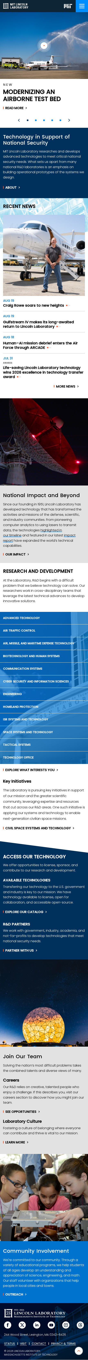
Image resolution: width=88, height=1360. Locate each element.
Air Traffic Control (19, 630)
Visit (23, 1343)
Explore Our (24, 912)
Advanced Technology (21, 618)
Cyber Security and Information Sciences (36, 681)
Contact (39, 1343)
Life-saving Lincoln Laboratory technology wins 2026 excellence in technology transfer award (43, 372)
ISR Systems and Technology (25, 719)
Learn (15, 1142)
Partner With (19, 950)
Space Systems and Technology (28, 732)
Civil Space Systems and (38, 828)
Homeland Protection (20, 707)
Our (15, 554)
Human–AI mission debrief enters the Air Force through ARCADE (40, 345)
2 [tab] (36, 120)
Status (9, 1343)
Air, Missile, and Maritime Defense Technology (38, 643)
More (65, 386)
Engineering (12, 694)
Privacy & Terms (63, 1343)
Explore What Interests (30, 770)
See (20, 1111)
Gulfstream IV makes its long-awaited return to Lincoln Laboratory (38, 324)
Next (68, 120)
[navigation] (82, 6)
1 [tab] (28, 120)
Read (14, 108)
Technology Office (18, 757)
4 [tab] (52, 120)
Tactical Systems (16, 745)
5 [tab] (60, 120)
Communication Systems (22, 669)
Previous (19, 120)
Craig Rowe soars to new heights (33, 305)
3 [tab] (44, 120)
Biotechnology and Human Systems (31, 656)
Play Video (44, 45)
